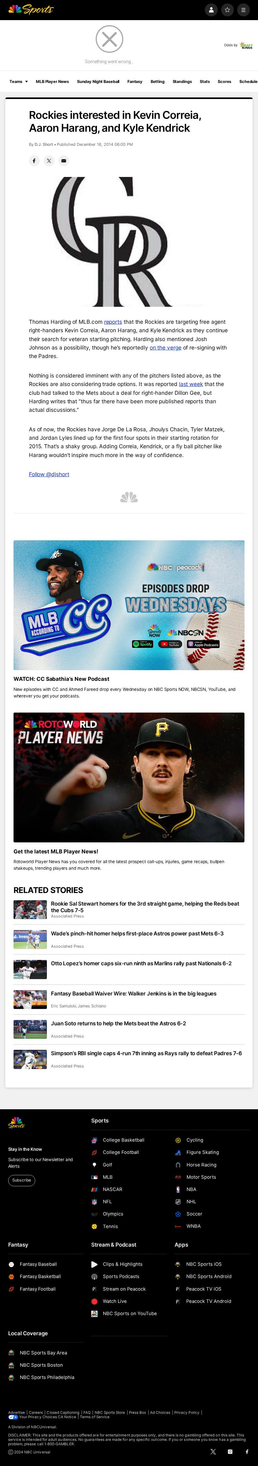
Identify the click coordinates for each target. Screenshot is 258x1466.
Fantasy (135, 81)
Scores (224, 81)
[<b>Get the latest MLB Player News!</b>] (129, 777)
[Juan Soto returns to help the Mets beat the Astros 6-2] (30, 1029)
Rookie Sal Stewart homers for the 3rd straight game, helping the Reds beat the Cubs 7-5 (145, 906)
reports (113, 321)
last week (191, 384)
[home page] (31, 9)
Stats (205, 81)
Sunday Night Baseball (98, 81)
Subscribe (21, 1180)
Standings (182, 81)
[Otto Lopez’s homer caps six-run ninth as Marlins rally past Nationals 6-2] (30, 969)
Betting (158, 81)
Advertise (16, 1412)
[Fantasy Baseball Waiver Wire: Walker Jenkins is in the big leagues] (30, 999)
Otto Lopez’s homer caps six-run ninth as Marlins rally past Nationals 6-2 (141, 963)
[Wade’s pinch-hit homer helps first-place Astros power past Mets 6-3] (30, 939)
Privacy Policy (186, 1412)
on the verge (166, 347)
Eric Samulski (63, 1006)
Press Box (137, 1412)
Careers (36, 1412)
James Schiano (92, 1006)
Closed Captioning (63, 1412)
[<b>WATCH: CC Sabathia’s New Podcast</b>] (129, 605)
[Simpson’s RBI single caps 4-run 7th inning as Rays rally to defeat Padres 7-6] (30, 1059)
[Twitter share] (49, 160)
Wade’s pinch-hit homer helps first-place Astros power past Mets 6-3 (137, 933)
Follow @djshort (49, 474)
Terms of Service (94, 1417)
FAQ (87, 1412)
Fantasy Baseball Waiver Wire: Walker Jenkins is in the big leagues (133, 993)
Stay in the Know (25, 1149)
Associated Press (67, 916)
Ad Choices (160, 1412)
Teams (15, 81)
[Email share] (64, 160)
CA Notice (67, 1417)
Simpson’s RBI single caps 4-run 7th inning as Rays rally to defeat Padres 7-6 (146, 1053)
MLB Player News (52, 81)
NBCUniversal (43, 1427)
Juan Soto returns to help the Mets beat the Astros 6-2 (118, 1023)
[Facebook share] (34, 160)
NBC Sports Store (110, 1412)
